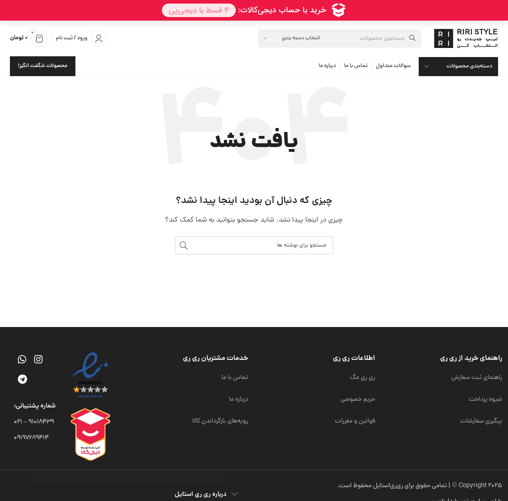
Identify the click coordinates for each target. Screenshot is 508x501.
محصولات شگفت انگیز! (42, 66)
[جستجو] (184, 245)
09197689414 (31, 438)
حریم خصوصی (358, 399)
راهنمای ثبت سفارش (476, 377)
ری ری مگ (362, 377)
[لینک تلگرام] (22, 380)
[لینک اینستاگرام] (38, 361)
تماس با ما (234, 377)
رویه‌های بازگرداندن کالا (220, 421)
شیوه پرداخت (485, 399)
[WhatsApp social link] (22, 361)
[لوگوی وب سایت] (467, 39)
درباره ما (238, 399)
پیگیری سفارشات (481, 421)
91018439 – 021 (34, 422)
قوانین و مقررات (355, 421)
